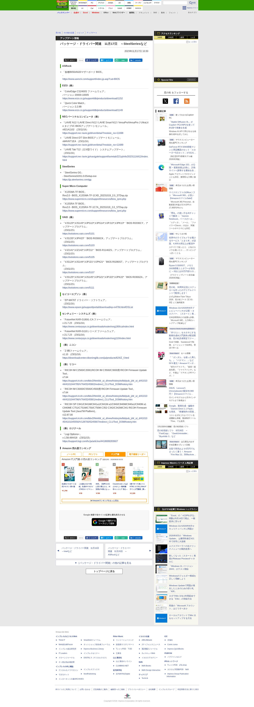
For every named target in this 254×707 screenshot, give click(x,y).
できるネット (64, 675)
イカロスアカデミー (150, 658)
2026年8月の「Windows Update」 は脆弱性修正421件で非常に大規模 (181, 538)
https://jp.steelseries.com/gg (76, 179)
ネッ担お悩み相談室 (67, 662)
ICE (165, 636)
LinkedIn (138, 60)
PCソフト (93, 454)
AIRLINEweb (147, 640)
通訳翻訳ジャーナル (150, 649)
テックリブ (143, 675)
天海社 (170, 640)
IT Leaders (63, 653)
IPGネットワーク (171, 661)
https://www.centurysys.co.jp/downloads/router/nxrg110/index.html (96, 338)
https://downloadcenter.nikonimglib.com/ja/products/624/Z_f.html (95, 358)
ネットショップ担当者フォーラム (97, 644)
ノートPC (71, 454)
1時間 (159, 37)
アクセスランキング (170, 33)
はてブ (108, 60)
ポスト (72, 60)
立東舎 (118, 653)
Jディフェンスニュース (151, 644)
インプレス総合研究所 (67, 649)
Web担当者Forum (66, 644)
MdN (141, 662)
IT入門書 (115, 454)
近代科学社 (117, 670)
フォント (172, 13)
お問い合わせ (85, 689)
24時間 (170, 37)
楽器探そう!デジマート (125, 644)
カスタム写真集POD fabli (178, 669)
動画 (163, 13)
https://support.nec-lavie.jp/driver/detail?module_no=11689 (92, 145)
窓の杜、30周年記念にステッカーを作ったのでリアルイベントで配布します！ (182, 290)
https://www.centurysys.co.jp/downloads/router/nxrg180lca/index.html (98, 326)
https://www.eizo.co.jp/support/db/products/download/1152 (92, 98)
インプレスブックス (92, 669)
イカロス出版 (144, 636)
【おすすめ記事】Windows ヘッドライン (179, 509)
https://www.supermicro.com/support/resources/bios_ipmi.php (94, 199)
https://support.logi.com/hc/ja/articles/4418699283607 (90, 441)
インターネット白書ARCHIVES (71, 679)
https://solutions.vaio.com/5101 (78, 233)
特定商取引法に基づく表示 (188, 689)
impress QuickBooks (175, 649)
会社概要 (152, 689)
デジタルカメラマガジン (68, 670)
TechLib (145, 678)
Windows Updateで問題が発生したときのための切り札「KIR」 (182, 588)
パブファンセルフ (174, 657)
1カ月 (192, 37)
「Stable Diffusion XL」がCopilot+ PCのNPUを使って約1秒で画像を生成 (182, 125)
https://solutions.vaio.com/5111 (78, 287)
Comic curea (172, 644)
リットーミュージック (125, 640)
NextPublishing (90, 674)
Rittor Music (118, 636)
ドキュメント (144, 13)
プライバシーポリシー (136, 689)
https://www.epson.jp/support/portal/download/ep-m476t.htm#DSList (97, 307)
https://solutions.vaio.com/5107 (78, 272)
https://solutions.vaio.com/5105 (78, 257)
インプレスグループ (166, 689)
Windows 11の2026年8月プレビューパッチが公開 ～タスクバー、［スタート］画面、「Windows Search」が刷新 (182, 314)
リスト (80, 60)
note (123, 60)
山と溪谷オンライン (124, 661)
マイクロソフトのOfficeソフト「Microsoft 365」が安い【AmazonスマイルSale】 (182, 195)
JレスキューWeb (148, 653)
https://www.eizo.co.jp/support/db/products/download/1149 (92, 110)
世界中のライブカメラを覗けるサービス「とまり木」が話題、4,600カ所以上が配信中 (182, 240)
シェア (93, 60)
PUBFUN (168, 653)
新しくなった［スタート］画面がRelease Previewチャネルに (182, 558)
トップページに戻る (104, 571)
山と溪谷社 (117, 658)
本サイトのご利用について (66, 689)
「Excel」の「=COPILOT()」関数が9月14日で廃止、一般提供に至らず (182, 518)
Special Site (167, 80)
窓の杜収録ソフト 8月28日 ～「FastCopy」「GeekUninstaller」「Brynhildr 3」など (173, 433)
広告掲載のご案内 (100, 689)
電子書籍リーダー (137, 454)
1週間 (181, 37)
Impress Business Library (94, 649)
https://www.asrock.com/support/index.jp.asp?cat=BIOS (91, 79)
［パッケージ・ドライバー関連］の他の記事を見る (104, 563)
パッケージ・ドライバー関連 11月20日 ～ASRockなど (119, 551)
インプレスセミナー (92, 653)
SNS (155, 13)
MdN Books (146, 666)
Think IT (62, 640)
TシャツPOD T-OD (124, 649)
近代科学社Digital (123, 674)
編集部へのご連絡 (118, 689)
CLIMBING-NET (122, 666)
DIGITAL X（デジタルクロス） (96, 658)
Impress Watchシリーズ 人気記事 (177, 463)
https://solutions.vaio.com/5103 (78, 245)
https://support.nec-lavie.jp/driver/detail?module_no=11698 (92, 133)
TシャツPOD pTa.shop (177, 665)
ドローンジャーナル (67, 658)
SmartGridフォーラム (92, 640)
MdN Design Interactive (151, 670)
